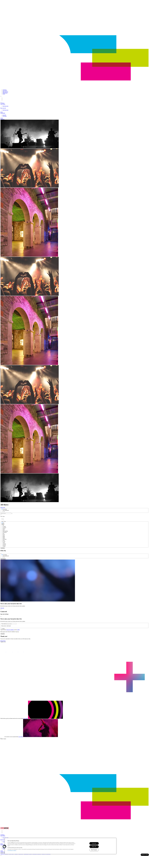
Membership (5, 92)
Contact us (2, 119)
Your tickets (5, 90)
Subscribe (2, 608)
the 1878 (4, 115)
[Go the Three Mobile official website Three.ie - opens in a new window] (2, 646)
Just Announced (6, 510)
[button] (11, 513)
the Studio (5, 116)
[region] (60, 846)
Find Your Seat (5, 106)
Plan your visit (5, 91)
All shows (5, 89)
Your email (3, 623)
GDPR (18, 629)
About (1, 118)
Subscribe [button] (2, 633)
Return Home (2, 640)
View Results (3, 558)
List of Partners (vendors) (12, 850)
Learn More (25, 718)
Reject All (94, 846)
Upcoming (5, 509)
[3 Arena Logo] (74, 87)
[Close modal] (0, 553)
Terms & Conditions (10, 629)
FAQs (4, 93)
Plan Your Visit (3, 839)
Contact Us (2, 851)
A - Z (4, 511)
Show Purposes (94, 849)
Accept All (94, 843)
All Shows (2, 103)
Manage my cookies (144, 854)
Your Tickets (2, 104)
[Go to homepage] (74, 826)
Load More (2, 548)
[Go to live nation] (4, 828)
